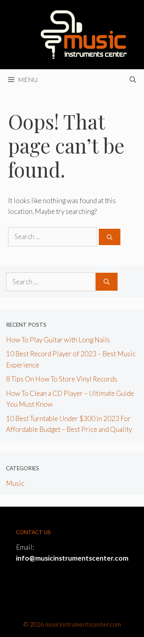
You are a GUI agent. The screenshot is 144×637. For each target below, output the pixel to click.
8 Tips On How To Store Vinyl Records (61, 379)
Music (15, 483)
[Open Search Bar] (133, 80)
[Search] (109, 237)
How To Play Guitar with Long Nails (58, 339)
